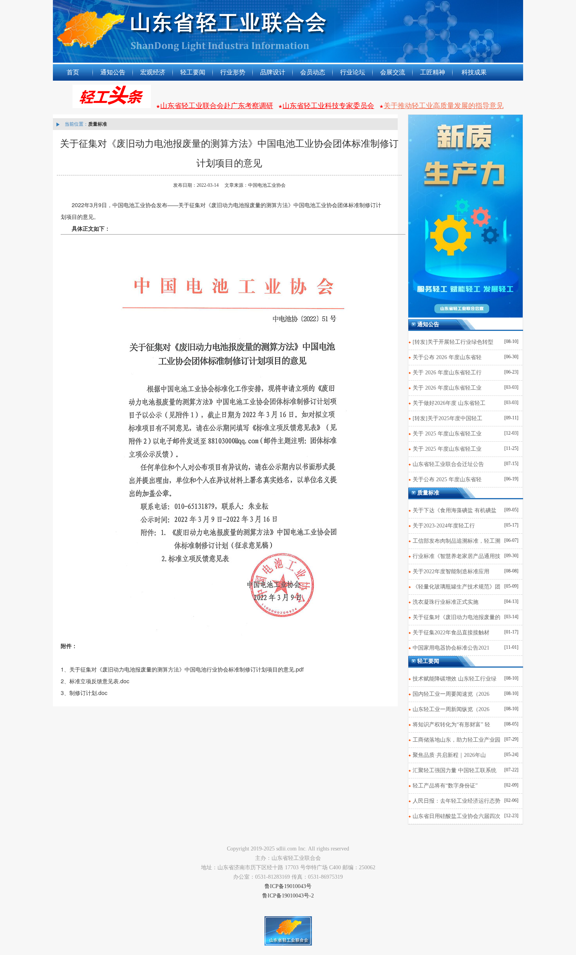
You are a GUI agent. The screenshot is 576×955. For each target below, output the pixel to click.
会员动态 (312, 72)
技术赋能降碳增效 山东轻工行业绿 (454, 679)
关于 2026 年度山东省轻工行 (447, 373)
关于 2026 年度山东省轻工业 (447, 388)
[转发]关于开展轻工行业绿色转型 (453, 342)
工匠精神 (432, 72)
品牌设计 (272, 72)
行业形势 (232, 72)
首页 (73, 72)
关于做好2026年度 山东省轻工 (449, 403)
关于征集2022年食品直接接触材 (451, 632)
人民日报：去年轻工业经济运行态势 (456, 801)
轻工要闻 (192, 72)
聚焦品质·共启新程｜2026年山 (449, 755)
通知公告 (112, 72)
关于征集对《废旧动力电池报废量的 (456, 617)
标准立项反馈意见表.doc (99, 681)
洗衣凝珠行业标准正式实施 (445, 602)
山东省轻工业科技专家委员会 (328, 106)
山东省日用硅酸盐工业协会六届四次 (456, 816)
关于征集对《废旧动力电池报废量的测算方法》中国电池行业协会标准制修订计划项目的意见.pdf (186, 669)
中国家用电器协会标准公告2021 (451, 648)
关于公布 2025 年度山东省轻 (447, 479)
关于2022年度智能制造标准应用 (451, 571)
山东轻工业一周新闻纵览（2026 (451, 709)
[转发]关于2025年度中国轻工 (447, 418)
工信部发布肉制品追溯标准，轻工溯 (456, 541)
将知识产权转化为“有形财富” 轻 (451, 725)
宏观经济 (152, 72)
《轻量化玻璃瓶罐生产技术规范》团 (456, 587)
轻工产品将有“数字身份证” (445, 786)
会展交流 (392, 72)
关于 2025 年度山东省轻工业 (447, 434)
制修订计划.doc (88, 693)
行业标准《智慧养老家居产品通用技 (456, 556)
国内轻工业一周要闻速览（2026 (451, 694)
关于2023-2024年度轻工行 (444, 526)
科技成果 (474, 72)
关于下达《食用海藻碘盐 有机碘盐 (454, 510)
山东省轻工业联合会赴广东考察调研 (216, 106)
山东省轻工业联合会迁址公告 (448, 464)
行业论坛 (352, 72)
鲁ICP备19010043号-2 (288, 896)
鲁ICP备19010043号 (288, 886)
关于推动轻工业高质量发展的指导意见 (444, 106)
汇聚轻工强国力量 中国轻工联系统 (454, 770)
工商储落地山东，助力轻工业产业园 (456, 740)
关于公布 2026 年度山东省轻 (447, 357)
